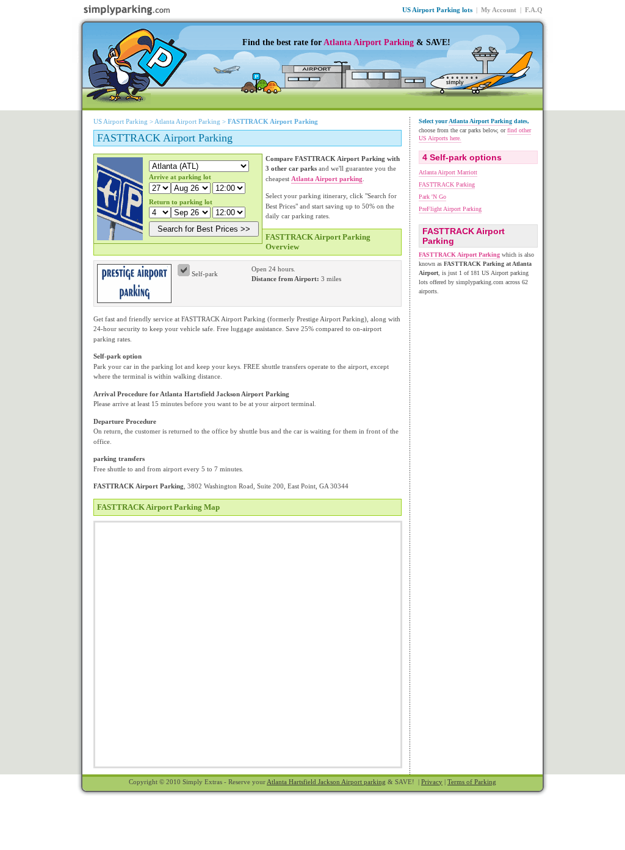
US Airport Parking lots (437, 9)
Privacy (432, 781)
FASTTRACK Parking (447, 184)
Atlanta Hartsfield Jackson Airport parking (326, 781)
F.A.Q (534, 9)
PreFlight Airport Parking (450, 208)
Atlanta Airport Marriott (448, 172)
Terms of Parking (471, 781)
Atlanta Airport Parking (368, 42)
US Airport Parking (120, 121)
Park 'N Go (432, 196)
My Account (498, 9)
